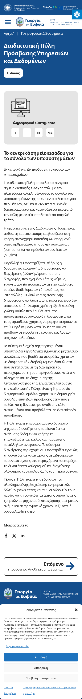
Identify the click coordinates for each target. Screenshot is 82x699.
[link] (77, 14)
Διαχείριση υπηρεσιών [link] (17, 646)
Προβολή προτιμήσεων (41, 678)
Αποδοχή (41, 657)
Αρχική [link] (9, 33)
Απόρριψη (41, 668)
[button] (76, 610)
